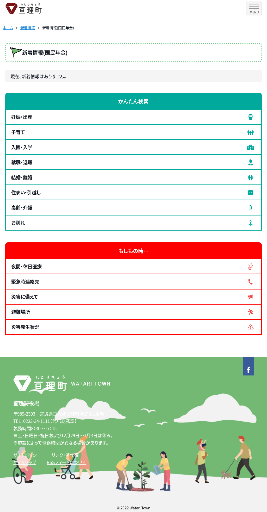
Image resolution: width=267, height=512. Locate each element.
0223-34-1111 (36, 421)
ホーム (8, 27)
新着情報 (27, 27)
